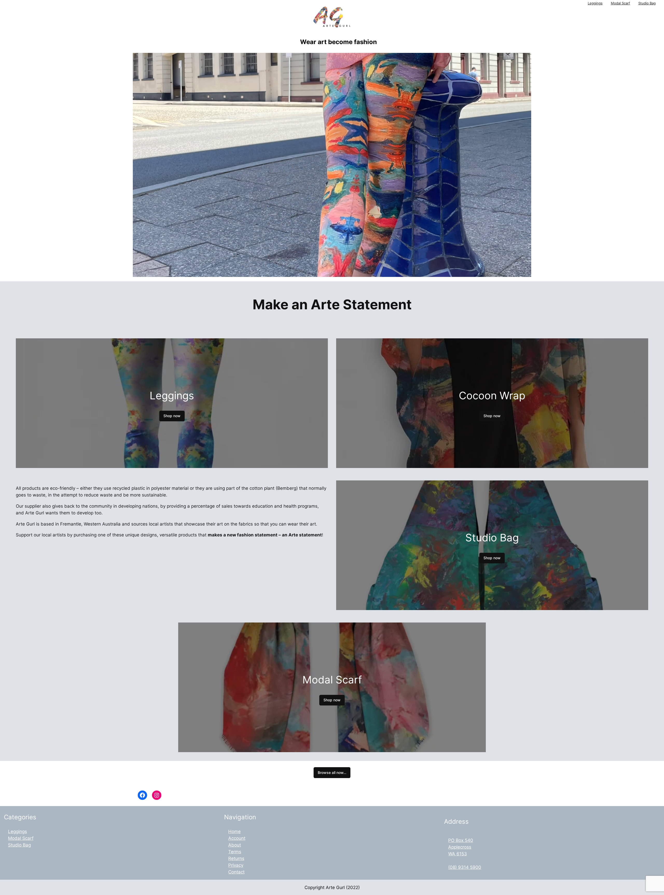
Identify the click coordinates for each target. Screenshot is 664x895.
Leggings (595, 3)
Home (234, 831)
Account (236, 838)
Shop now (172, 416)
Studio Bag (647, 3)
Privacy (235, 865)
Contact (236, 872)
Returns (236, 858)
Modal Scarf (620, 3)
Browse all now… (332, 772)
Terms (234, 851)
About (234, 845)
